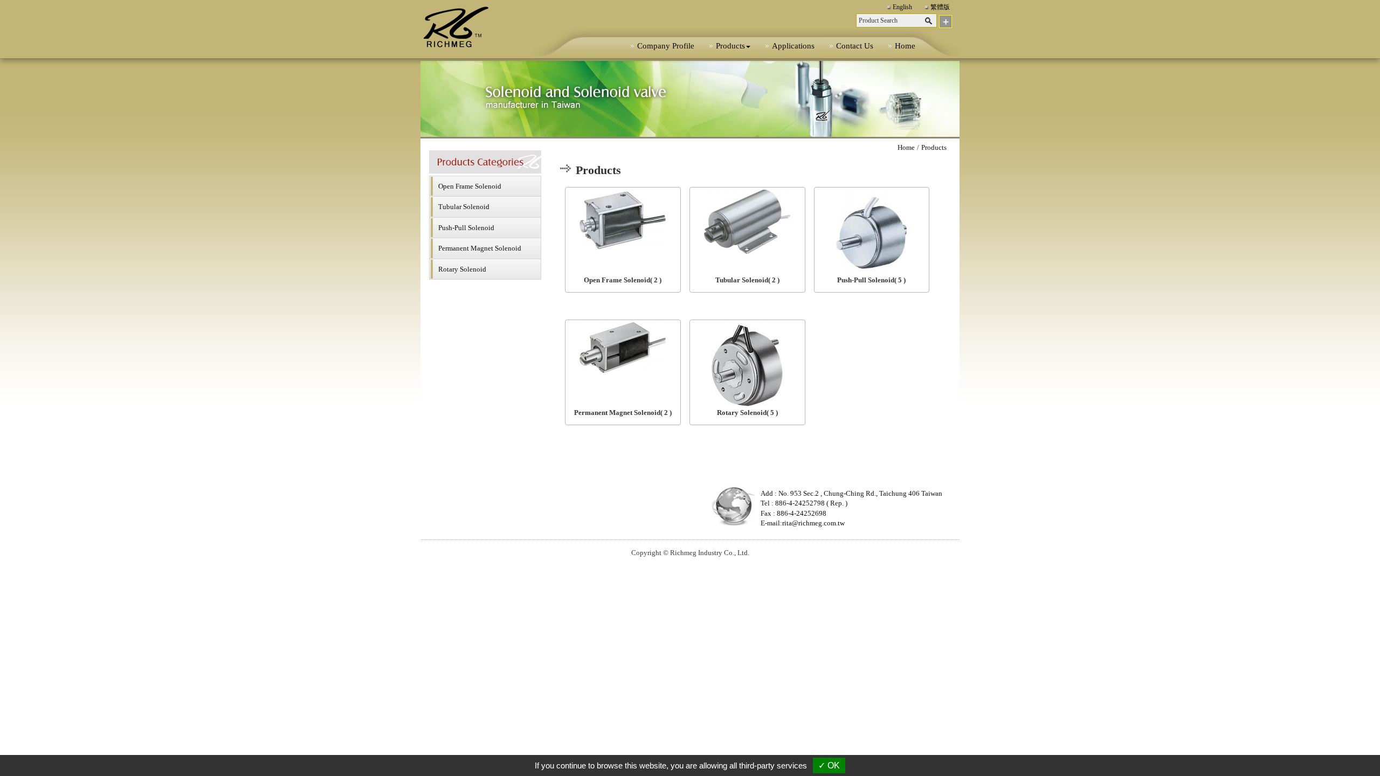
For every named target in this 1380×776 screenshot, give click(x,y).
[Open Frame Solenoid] (623, 220)
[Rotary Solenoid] (747, 365)
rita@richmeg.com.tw (813, 523)
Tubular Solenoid (463, 207)
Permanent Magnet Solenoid (479, 248)
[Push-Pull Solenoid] (872, 233)
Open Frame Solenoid (469, 186)
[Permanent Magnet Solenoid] (623, 347)
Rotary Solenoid (462, 269)
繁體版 (940, 7)
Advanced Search (945, 21)
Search (929, 21)
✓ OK (829, 765)
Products (934, 147)
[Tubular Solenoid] (747, 222)
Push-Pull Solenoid (466, 228)
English (902, 7)
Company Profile (665, 45)
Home (905, 45)
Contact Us (854, 45)
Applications (793, 45)
